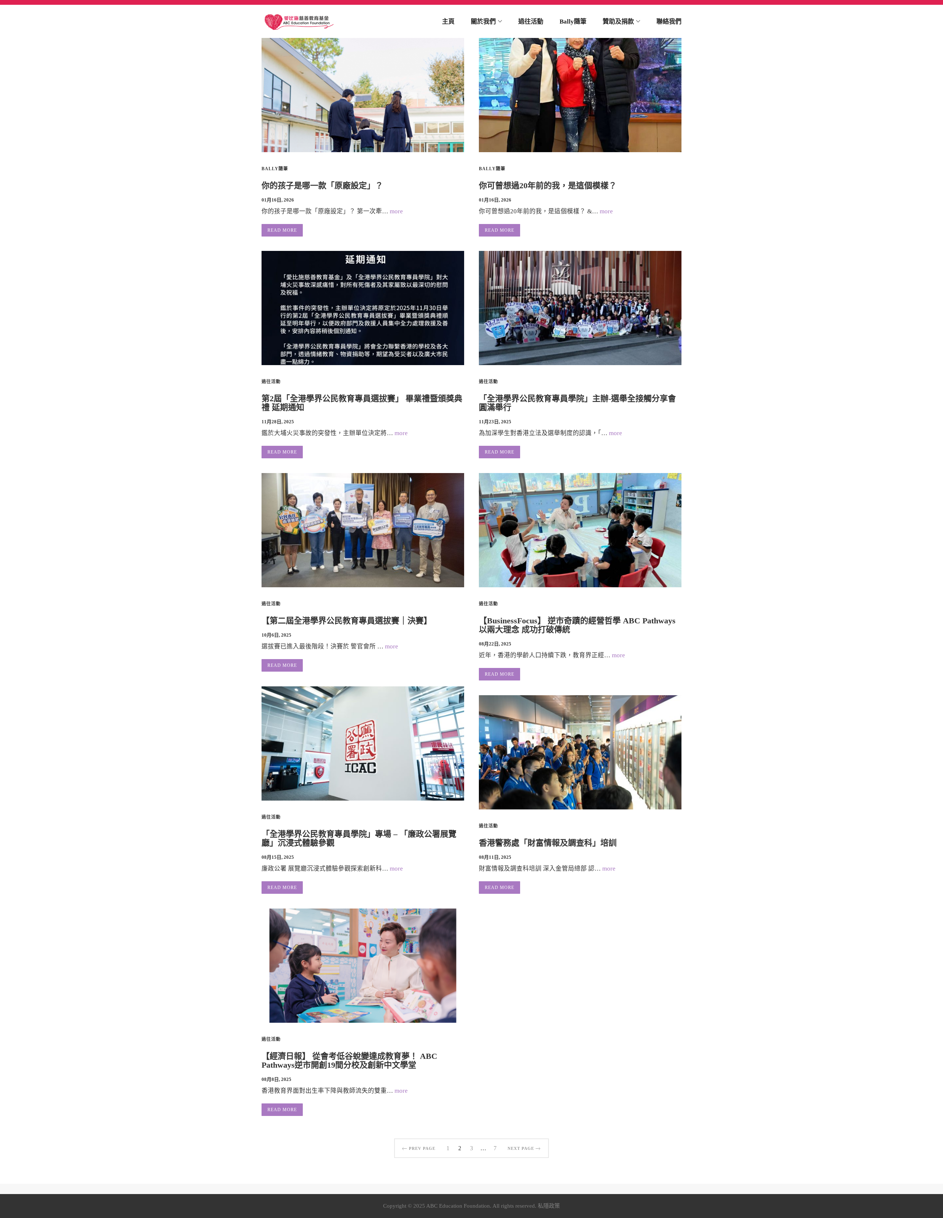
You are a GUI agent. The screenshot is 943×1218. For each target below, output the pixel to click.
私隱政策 (549, 1206)
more (396, 211)
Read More (282, 230)
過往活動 (271, 381)
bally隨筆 (275, 168)
